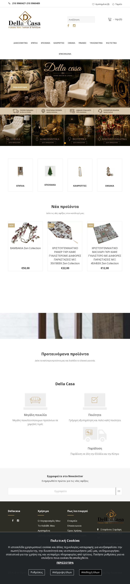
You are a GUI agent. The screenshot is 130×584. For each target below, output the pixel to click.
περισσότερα (20, 87)
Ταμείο (118, 4)
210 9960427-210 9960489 (25, 3)
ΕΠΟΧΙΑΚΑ (45, 43)
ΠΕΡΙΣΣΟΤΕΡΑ (65, 563)
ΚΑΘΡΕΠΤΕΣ (59, 43)
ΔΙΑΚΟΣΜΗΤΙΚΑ (20, 43)
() (102, 4)
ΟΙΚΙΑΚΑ (71, 43)
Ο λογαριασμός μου (49, 520)
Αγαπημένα (44, 530)
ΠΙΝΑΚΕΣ (82, 43)
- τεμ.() (117, 19)
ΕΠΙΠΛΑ (34, 43)
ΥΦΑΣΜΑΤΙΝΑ (96, 43)
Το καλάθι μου (46, 525)
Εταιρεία (72, 520)
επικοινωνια (74, 525)
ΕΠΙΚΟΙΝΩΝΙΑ (65, 54)
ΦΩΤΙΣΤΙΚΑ (111, 43)
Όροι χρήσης (74, 530)
